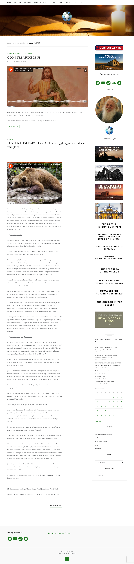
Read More (12, 126)
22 (113, 411)
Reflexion (13, 139)
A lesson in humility (101, 376)
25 (97, 415)
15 (113, 406)
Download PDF (56, 506)
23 (117, 411)
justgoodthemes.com (70, 553)
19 (101, 411)
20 (105, 411)
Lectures (27, 2)
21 (109, 411)
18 (97, 411)
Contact (69, 2)
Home (9, 2)
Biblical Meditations (101, 441)
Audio (97, 438)
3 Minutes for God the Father (45, 2)
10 (121, 402)
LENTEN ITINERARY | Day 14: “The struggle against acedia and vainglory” (47, 145)
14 (109, 406)
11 (97, 406)
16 (117, 406)
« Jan (96, 421)
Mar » (100, 421)
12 (101, 406)
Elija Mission (67, 23)
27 (105, 415)
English (77, 2)
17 (121, 406)
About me (17, 2)
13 (105, 406)
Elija (8, 61)
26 (101, 415)
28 (109, 415)
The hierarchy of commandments (104, 381)
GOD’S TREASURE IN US (23, 58)
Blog (60, 2)
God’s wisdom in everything (103, 371)
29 (113, 415)
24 (121, 411)
